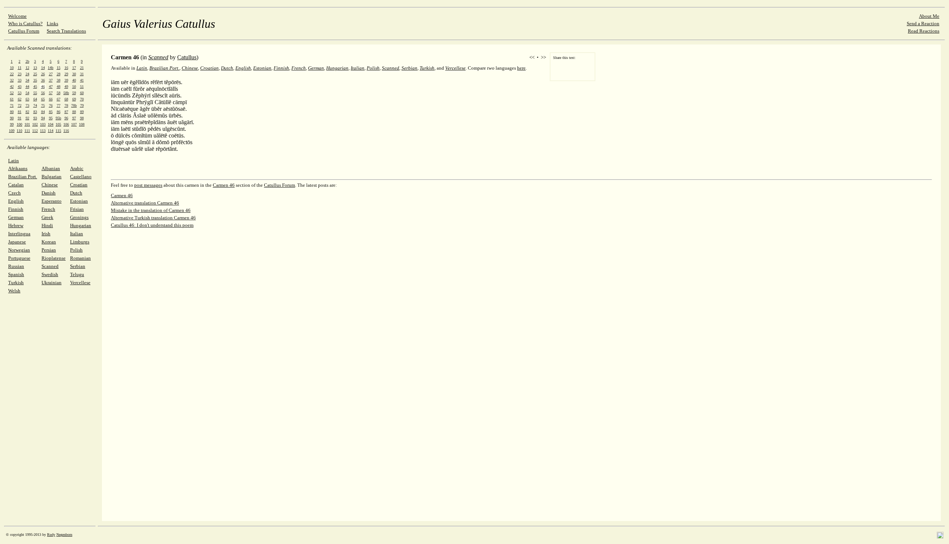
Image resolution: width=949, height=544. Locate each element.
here (521, 68)
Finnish (15, 209)
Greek (47, 217)
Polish (76, 250)
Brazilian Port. (22, 176)
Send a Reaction (923, 23)
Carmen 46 (224, 185)
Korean (49, 242)
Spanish (16, 274)
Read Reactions (923, 31)
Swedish (50, 274)
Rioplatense (54, 258)
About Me (929, 16)
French (48, 209)
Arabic (76, 168)
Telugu (77, 274)
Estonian (79, 201)
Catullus (186, 57)
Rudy (51, 535)
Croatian (78, 185)
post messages (148, 185)
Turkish (16, 282)
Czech (14, 193)
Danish (49, 193)
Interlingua (19, 233)
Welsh (14, 290)
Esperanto (52, 201)
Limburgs (79, 242)
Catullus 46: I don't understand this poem (152, 225)
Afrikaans (17, 168)
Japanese (17, 242)
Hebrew (15, 225)
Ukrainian (52, 282)
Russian (16, 266)
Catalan (16, 185)
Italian (76, 233)
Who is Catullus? (25, 23)
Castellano (81, 176)
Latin (13, 160)
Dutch (76, 193)
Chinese (50, 185)
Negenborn (64, 535)
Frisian (77, 209)
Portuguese (19, 258)
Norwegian (19, 250)
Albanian (51, 168)
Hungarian (80, 225)
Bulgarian (52, 176)
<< (532, 57)
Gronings (79, 217)
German (16, 217)
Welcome (17, 16)
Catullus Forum (23, 31)
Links (52, 23)
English (16, 201)
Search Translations (66, 31)
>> (543, 57)
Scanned (50, 266)
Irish (46, 233)
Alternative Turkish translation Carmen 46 (153, 217)
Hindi (47, 225)
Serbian (77, 266)
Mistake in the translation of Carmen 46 (151, 210)
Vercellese (80, 282)
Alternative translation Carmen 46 (145, 203)
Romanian (80, 258)
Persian (49, 250)
